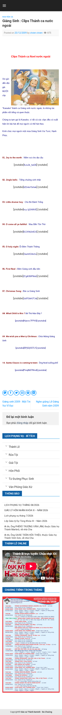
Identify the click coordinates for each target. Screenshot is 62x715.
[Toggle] (6, 446)
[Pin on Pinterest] (28, 392)
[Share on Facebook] (10, 392)
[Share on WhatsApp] (5, 392)
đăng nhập (22, 422)
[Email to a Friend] (22, 392)
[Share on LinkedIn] (33, 392)
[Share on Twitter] (16, 392)
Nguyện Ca (7, 17)
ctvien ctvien (36, 33)
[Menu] (4, 5)
